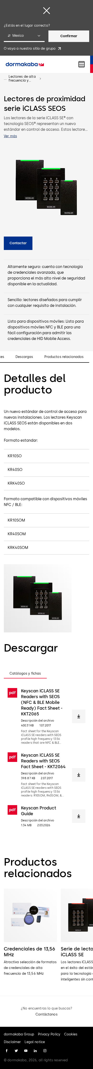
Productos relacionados (63, 357)
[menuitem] (25, 64)
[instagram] (44, 1050)
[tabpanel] (46, 757)
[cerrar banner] (46, 10)
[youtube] (25, 1050)
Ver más (10, 136)
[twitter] (16, 1050)
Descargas (24, 357)
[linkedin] (35, 1050)
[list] (46, 935)
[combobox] (24, 36)
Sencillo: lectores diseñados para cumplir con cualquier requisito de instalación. (45, 302)
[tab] (25, 673)
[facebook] (6, 1050)
